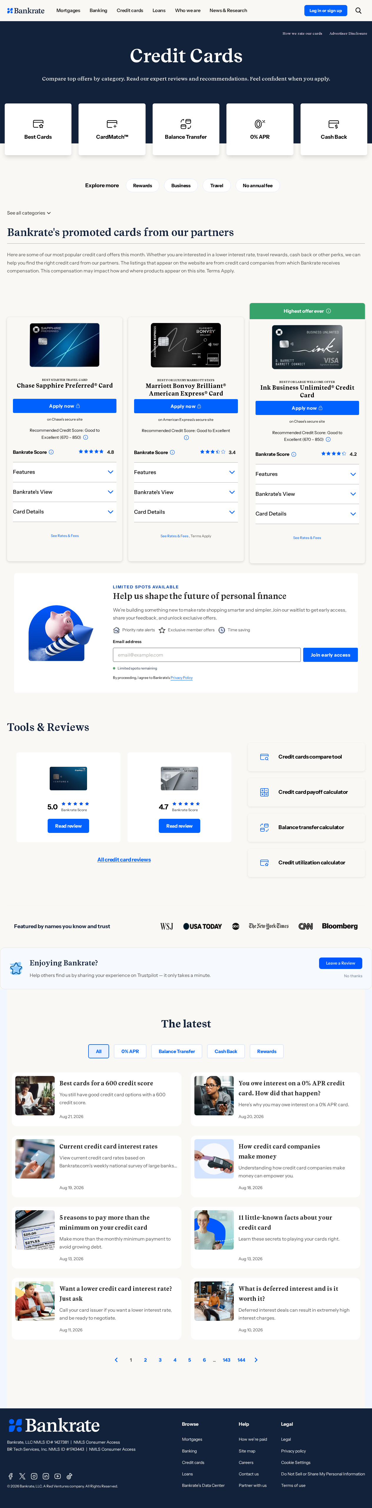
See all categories (26, 213)
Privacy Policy (182, 677)
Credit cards (193, 1462)
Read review (68, 826)
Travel (216, 185)
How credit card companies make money (279, 1151)
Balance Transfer (177, 1051)
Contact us (249, 1474)
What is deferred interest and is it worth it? (288, 1293)
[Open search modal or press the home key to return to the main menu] (358, 10)
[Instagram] (34, 1476)
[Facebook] (10, 1476)
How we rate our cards (302, 33)
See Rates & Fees (65, 535)
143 (226, 1360)
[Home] (26, 11)
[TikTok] (69, 1476)
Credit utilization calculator (311, 862)
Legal (286, 1439)
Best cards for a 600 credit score (106, 1083)
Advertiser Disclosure (348, 33)
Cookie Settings (296, 1462)
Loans (187, 1474)
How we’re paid (253, 1439)
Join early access (331, 655)
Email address (127, 641)
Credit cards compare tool (310, 757)
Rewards (142, 185)
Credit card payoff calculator (313, 792)
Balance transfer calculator (311, 827)
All (98, 1051)
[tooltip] (85, 437)
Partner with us (253, 1485)
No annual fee (258, 185)
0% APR (130, 1051)
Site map (247, 1451)
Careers (246, 1462)
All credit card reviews (124, 859)
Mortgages (192, 1439)
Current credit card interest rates (108, 1146)
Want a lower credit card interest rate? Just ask (115, 1293)
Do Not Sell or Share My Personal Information (323, 1474)
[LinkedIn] (45, 1476)
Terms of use (293, 1485)
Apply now (61, 406)
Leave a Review (340, 963)
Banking (189, 1451)
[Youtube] (57, 1476)
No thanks (353, 975)
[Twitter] (22, 1476)
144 (241, 1360)
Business (181, 185)
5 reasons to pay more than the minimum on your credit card (104, 1222)
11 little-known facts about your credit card (285, 1222)
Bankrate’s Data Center (203, 1485)
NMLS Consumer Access (97, 1442)
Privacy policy (293, 1451)
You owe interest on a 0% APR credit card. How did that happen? (291, 1088)
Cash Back (226, 1051)
